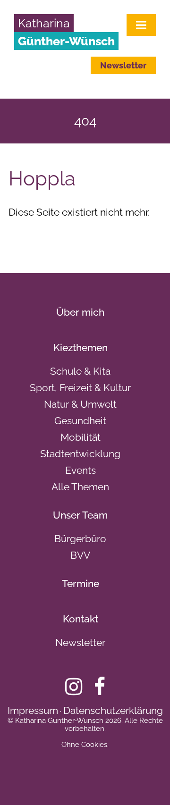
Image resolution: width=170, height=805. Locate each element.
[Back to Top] (147, 781)
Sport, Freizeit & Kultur (80, 388)
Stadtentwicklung (80, 454)
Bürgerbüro (80, 539)
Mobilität (80, 437)
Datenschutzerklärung (113, 710)
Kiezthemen (80, 347)
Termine (80, 583)
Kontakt (80, 619)
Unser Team (80, 515)
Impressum (33, 710)
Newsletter (123, 65)
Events (80, 470)
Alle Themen (80, 487)
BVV (80, 555)
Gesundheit (80, 421)
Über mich (80, 312)
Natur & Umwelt (80, 404)
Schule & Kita (80, 371)
